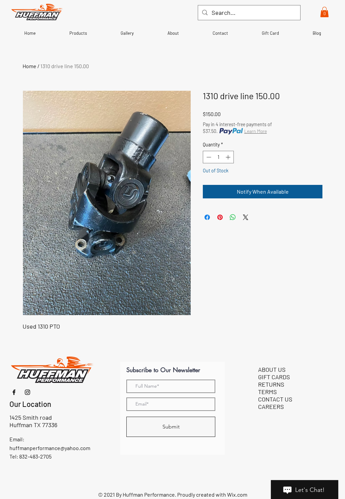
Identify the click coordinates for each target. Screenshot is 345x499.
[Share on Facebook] (207, 217)
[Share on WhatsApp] (233, 217)
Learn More (255, 131)
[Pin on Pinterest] (220, 217)
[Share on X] (246, 217)
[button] (324, 12)
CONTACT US (275, 399)
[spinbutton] (218, 157)
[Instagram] (27, 392)
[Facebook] (14, 392)
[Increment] (228, 157)
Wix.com (237, 494)
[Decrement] (208, 157)
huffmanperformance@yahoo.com (49, 448)
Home (29, 66)
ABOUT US (272, 369)
